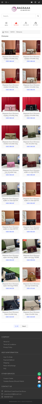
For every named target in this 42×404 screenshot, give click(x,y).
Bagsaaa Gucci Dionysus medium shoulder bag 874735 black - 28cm (11, 58)
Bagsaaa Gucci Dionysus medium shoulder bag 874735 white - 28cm (31, 87)
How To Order (8, 357)
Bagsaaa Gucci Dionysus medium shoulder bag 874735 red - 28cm (11, 87)
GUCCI (12, 32)
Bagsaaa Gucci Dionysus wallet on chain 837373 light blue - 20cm (11, 229)
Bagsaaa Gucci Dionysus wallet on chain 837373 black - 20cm (31, 229)
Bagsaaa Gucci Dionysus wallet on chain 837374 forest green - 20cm (11, 200)
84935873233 (8, 397)
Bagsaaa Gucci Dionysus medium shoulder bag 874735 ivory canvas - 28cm (31, 59)
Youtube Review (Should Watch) (13, 381)
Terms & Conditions (9, 344)
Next (24, 326)
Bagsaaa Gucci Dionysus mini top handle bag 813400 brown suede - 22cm (31, 286)
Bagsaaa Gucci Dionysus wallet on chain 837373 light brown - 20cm (31, 200)
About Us (6, 341)
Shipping (6, 363)
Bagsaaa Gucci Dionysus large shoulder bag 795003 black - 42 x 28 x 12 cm (11, 315)
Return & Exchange (9, 366)
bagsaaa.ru (13, 401)
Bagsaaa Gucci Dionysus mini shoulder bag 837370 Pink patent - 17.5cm (11, 173)
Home (6, 32)
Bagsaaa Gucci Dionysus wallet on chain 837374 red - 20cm (31, 172)
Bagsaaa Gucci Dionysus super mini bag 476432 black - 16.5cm (11, 285)
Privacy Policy (7, 347)
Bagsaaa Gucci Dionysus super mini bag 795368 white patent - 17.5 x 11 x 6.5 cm (10, 258)
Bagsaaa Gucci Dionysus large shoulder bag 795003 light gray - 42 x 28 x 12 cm (31, 315)
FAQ (4, 368)
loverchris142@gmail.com (12, 394)
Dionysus (19, 32)
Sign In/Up (26, 25)
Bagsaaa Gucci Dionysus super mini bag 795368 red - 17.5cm (31, 257)
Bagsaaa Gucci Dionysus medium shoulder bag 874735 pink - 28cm (11, 115)
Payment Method (8, 360)
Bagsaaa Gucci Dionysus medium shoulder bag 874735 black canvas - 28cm (31, 116)
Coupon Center (8, 378)
